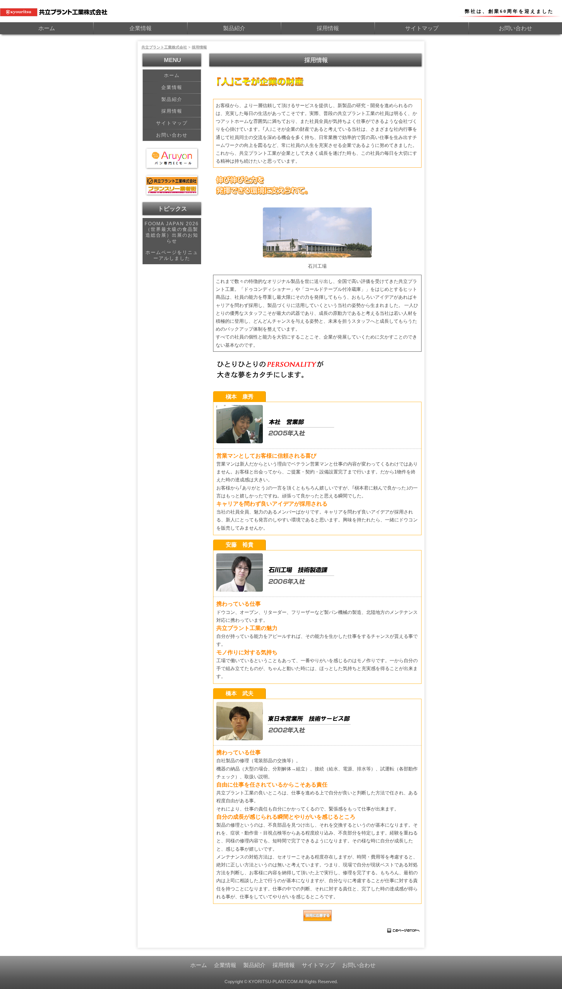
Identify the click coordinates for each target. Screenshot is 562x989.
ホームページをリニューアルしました (171, 255)
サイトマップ (421, 28)
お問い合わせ (515, 28)
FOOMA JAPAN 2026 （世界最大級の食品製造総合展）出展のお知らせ (172, 232)
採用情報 (328, 28)
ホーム (46, 28)
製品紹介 (234, 28)
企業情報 (140, 28)
